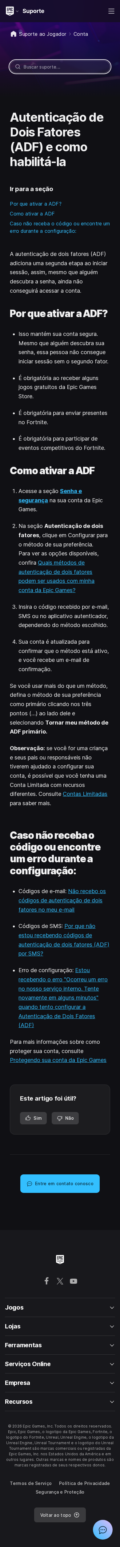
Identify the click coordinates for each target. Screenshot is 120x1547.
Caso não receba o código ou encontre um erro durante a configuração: (60, 227)
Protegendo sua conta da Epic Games (58, 1060)
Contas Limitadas (85, 794)
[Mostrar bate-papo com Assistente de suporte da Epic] (103, 1530)
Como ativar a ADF (32, 214)
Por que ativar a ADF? (35, 204)
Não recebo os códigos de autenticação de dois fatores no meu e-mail (62, 900)
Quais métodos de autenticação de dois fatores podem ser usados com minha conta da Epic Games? (56, 576)
